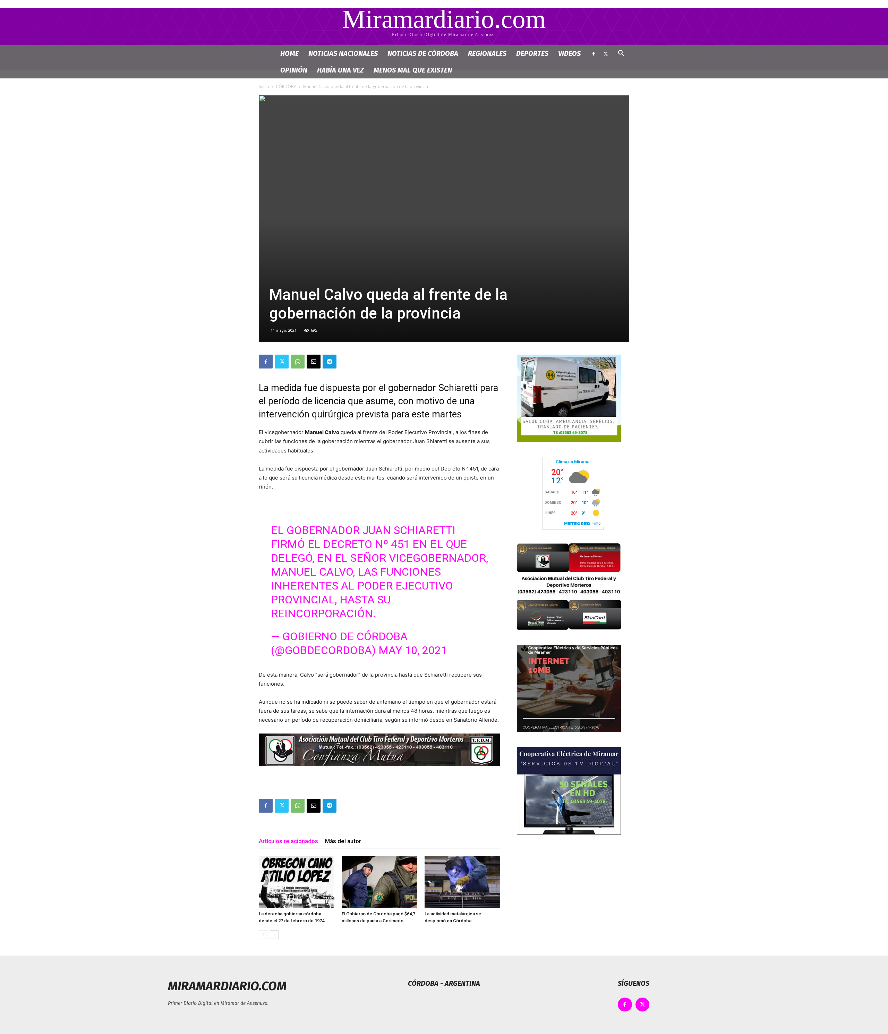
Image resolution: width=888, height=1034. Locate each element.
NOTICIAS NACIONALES (343, 53)
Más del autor (343, 841)
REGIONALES (487, 53)
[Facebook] (593, 53)
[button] (621, 54)
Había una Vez (340, 70)
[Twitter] (605, 53)
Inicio (264, 87)
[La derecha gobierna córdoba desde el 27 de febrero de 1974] (296, 882)
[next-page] (274, 934)
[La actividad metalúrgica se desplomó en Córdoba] (462, 882)
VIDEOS (569, 53)
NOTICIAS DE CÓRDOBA (422, 53)
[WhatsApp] (298, 361)
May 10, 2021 (412, 650)
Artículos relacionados (288, 841)
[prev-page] (263, 934)
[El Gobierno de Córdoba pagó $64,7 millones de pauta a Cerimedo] (379, 882)
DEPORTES (532, 53)
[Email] (314, 361)
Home (289, 53)
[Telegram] (329, 361)
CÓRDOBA (286, 87)
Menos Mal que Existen (413, 70)
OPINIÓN (293, 70)
